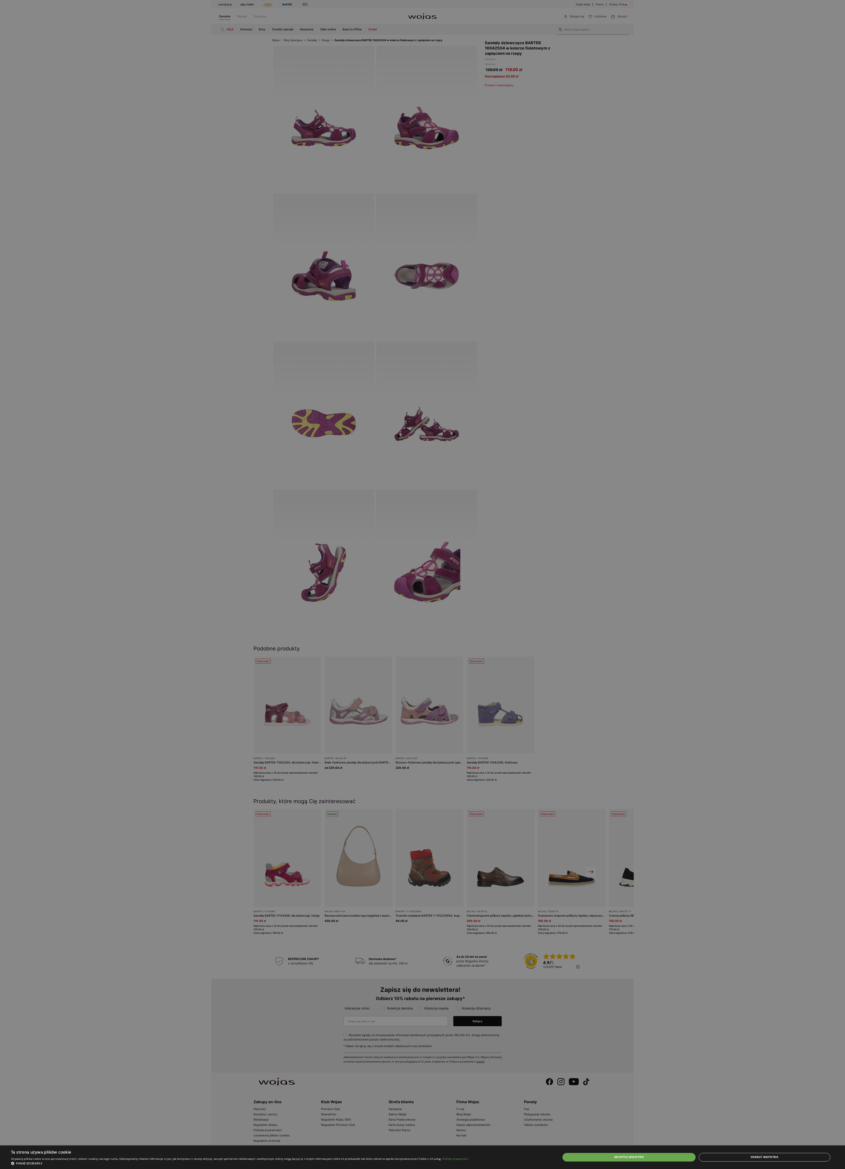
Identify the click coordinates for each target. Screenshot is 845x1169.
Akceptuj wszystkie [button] (629, 1157)
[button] (239, 1163)
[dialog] (422, 584)
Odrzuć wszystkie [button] (764, 1157)
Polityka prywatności (455, 1159)
